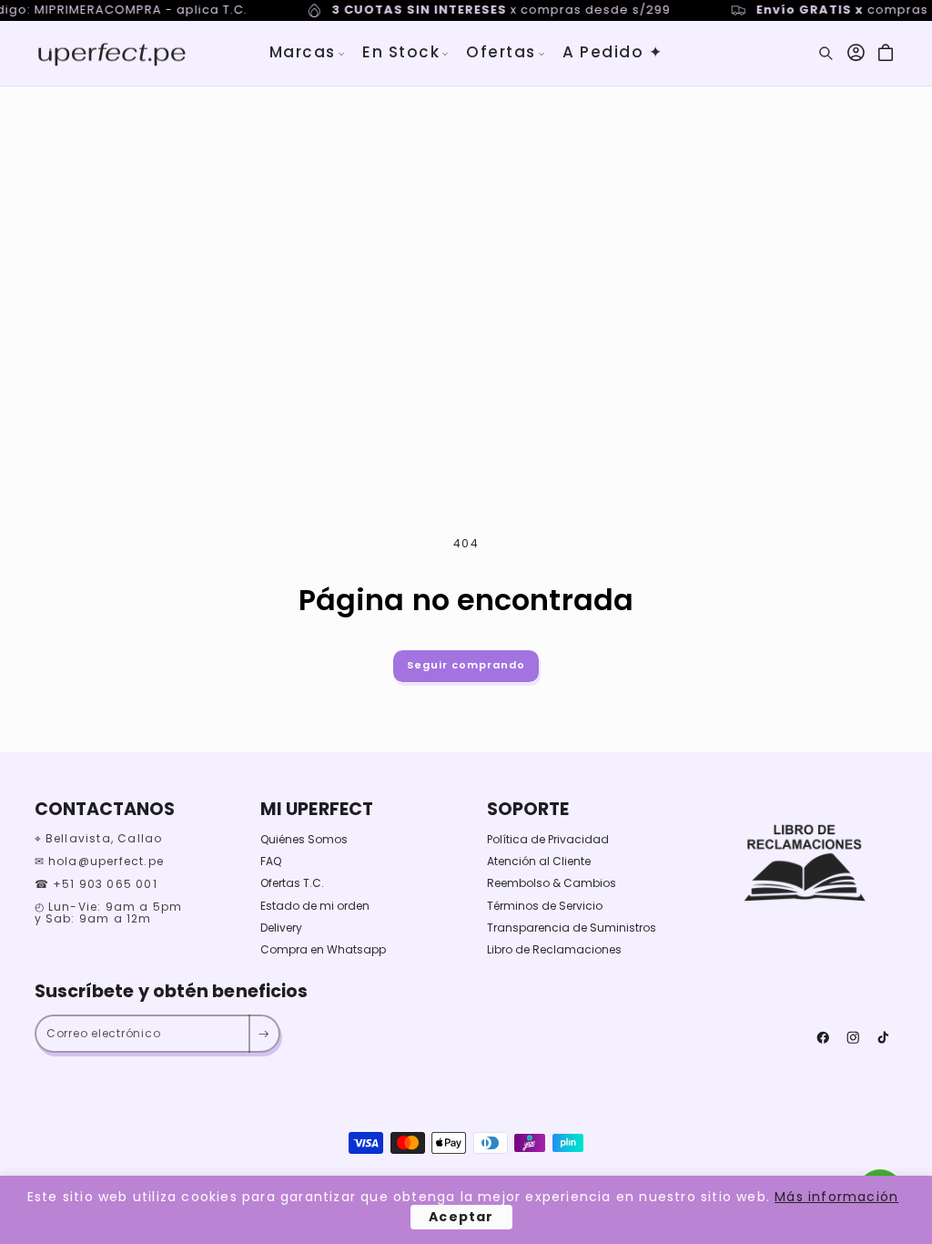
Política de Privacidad (548, 839)
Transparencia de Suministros (571, 927)
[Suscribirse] (263, 1034)
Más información (836, 1197)
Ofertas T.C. (292, 883)
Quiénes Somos (304, 839)
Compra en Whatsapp (323, 949)
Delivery (281, 927)
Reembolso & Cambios (551, 883)
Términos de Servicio (545, 905)
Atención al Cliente (539, 861)
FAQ (270, 861)
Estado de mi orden (315, 905)
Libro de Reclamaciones (554, 949)
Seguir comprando (466, 665)
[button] (307, 53)
